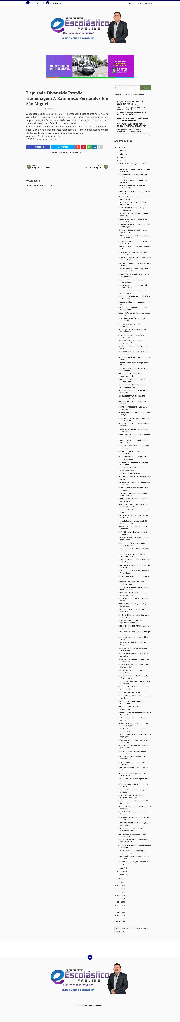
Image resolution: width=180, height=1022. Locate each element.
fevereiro (122, 871)
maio (121, 157)
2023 (119, 148)
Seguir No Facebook (37, 3)
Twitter (64, 147)
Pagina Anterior (42, 167)
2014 (119, 905)
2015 (119, 902)
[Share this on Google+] (77, 147)
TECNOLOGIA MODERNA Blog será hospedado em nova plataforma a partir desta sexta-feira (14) (131, 107)
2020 (119, 885)
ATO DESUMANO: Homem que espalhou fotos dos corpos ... (133, 588)
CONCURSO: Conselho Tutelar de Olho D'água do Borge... (132, 494)
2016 (119, 899)
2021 (119, 882)
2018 (119, 892)
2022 (119, 879)
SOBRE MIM (139, 3)
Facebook (39, 147)
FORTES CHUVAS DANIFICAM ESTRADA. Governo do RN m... (132, 829)
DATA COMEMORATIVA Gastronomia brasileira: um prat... (131, 469)
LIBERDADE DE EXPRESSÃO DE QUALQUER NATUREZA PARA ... (133, 275)
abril (121, 161)
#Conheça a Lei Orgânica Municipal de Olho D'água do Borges (132, 119)
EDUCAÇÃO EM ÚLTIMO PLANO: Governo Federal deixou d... (133, 375)
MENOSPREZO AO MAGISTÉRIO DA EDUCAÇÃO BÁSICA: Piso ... (131, 796)
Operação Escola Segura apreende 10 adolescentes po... (132, 522)
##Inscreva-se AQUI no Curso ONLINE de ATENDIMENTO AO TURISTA (132, 114)
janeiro (122, 874)
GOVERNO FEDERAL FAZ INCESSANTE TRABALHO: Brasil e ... (131, 397)
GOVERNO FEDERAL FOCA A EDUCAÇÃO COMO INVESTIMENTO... (132, 505)
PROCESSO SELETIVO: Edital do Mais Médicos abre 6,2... (131, 544)
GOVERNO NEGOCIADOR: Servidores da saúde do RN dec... (133, 724)
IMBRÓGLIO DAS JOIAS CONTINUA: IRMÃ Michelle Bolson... (132, 286)
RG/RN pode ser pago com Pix (129, 692)
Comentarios (58, 109)
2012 (119, 912)
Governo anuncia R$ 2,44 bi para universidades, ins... (130, 386)
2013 (119, 909)
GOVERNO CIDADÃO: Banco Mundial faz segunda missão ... (133, 270)
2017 (119, 895)
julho (121, 150)
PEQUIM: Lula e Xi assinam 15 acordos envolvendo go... (132, 671)
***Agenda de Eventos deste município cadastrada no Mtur (129, 130)
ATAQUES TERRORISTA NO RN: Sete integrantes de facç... (131, 336)
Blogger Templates (95, 1005)
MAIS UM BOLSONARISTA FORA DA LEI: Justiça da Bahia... (132, 458)
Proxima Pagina (93, 167)
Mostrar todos (147, 135)
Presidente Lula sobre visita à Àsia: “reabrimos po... (131, 583)
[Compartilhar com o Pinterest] (100, 147)
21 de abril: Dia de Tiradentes (129, 473)
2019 (119, 889)
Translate (122, 932)
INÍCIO (130, 3)
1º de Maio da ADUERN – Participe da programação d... (131, 341)
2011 (119, 915)
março (121, 868)
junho (121, 154)
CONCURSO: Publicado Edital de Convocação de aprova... (130, 621)
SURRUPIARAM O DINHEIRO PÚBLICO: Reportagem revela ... (131, 555)
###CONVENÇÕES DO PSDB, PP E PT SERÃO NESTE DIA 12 (131, 102)
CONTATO (148, 3)
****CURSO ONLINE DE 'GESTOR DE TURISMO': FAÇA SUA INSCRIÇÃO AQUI (132, 125)
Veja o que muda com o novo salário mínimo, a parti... (131, 380)
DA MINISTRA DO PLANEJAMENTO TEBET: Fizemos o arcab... (132, 253)
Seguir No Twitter (56, 3)
